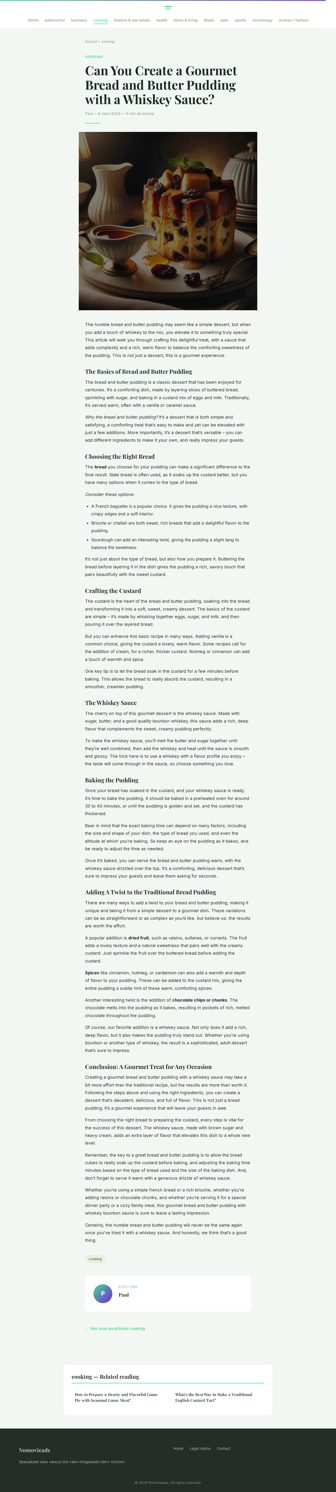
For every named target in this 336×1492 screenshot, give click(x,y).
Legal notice (200, 1448)
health (161, 20)
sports (240, 20)
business (79, 20)
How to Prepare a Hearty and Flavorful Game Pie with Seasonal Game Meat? (116, 1397)
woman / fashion (293, 20)
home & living (186, 20)
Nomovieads (34, 1449)
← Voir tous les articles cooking (115, 1328)
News (209, 20)
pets (224, 20)
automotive (55, 20)
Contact (223, 1448)
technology (262, 20)
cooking (100, 20)
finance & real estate (132, 20)
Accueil (91, 41)
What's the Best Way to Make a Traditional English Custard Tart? (213, 1397)
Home (33, 20)
